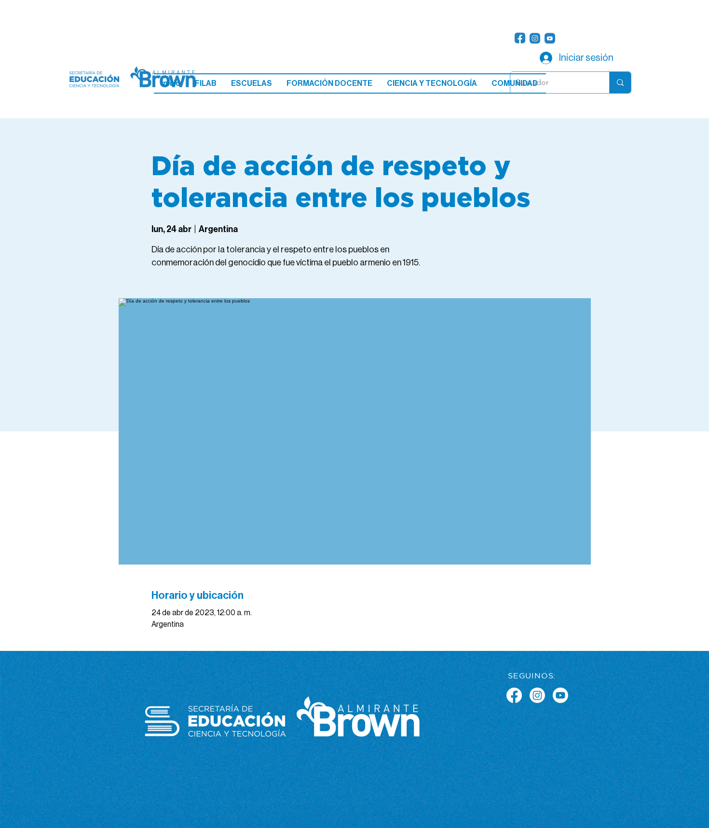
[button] (251, 83)
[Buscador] (620, 82)
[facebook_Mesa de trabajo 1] (520, 38)
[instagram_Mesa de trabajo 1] (535, 38)
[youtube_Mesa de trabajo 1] (550, 38)
